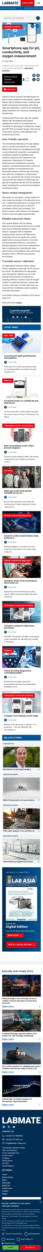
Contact (5, 1191)
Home (4, 1174)
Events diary (7, 1188)
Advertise (6, 1185)
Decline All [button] (30, 1247)
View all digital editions (20, 944)
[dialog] (21, 1225)
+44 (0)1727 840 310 (13, 1139)
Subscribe (6, 1183)
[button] (21, 1243)
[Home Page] (10, 3)
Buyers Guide (7, 1177)
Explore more (8, 1006)
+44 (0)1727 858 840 (13, 1136)
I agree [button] (10, 1247)
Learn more (10, 89)
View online (13, 935)
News (4, 1180)
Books (4, 1194)
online (19, 303)
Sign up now (27, 3)
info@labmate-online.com (15, 1143)
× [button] (40, 1202)
